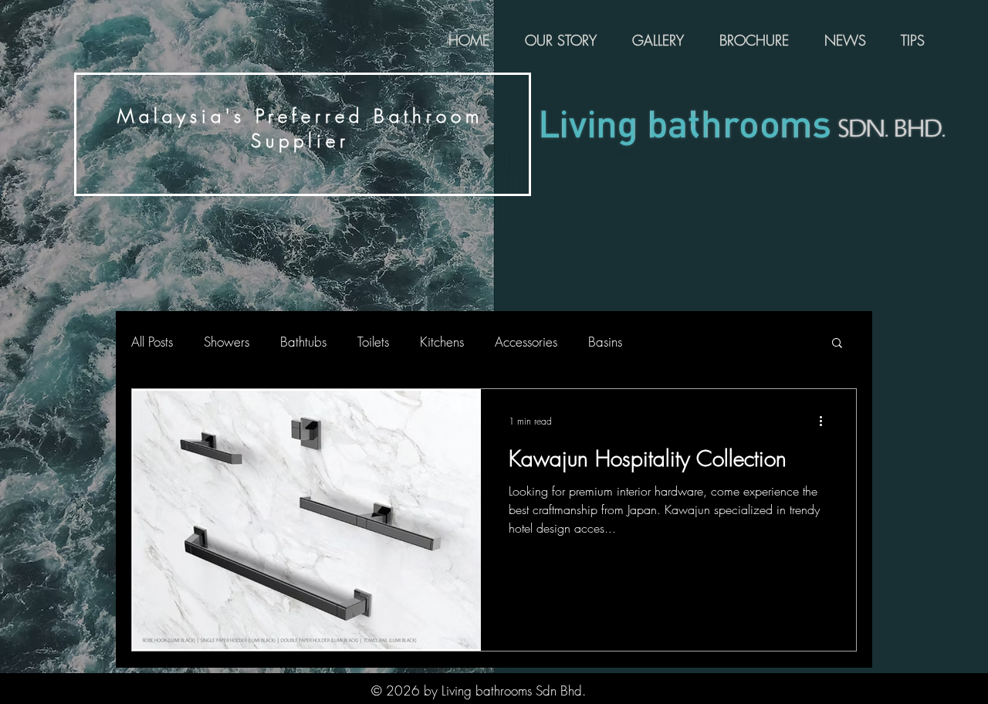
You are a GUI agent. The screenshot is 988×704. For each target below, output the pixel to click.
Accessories (526, 341)
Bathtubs (303, 341)
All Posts (152, 341)
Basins (605, 341)
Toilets (373, 341)
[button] (837, 344)
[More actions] (826, 420)
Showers (226, 341)
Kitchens (442, 341)
